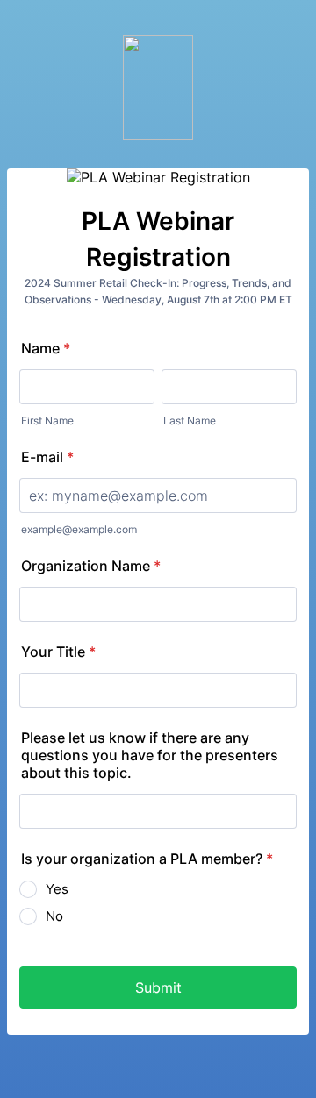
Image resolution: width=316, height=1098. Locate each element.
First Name (47, 420)
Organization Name (91, 565)
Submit (158, 987)
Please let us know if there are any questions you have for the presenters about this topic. (149, 755)
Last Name (189, 420)
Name (45, 348)
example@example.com (79, 529)
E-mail (47, 457)
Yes (57, 889)
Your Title (58, 651)
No (54, 916)
